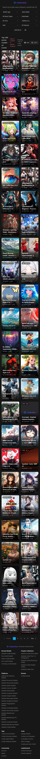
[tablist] (31, 42)
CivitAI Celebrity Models (8, 741)
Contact (3, 756)
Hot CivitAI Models (7, 661)
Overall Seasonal (26, 751)
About (3, 753)
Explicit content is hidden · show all (12, 42)
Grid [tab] (28, 42)
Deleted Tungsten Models (9, 693)
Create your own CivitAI (28, 744)
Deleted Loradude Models (9, 722)
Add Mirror (18, 30)
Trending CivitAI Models (8, 664)
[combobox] (10, 16)
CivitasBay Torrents (27, 739)
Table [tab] (35, 42)
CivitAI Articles (25, 676)
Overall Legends (26, 753)
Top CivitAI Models (7, 656)
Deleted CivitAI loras (27, 669)
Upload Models (26, 734)
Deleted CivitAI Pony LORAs (29, 653)
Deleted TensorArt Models (9, 680)
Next (32, 638)
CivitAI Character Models (9, 736)
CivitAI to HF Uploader (28, 736)
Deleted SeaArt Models (8, 685)
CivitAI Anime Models (8, 734)
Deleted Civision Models (8, 688)
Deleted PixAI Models (8, 691)
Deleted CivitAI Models (8, 653)
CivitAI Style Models (7, 739)
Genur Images (25, 741)
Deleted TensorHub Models (9, 683)
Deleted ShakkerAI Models (9, 701)
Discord (3, 751)
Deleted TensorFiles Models (10, 710)
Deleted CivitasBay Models (9, 708)
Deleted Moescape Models (9, 698)
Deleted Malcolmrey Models (10, 724)
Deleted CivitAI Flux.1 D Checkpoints (28, 657)
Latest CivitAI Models (8, 658)
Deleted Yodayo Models (8, 696)
